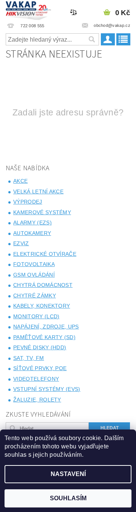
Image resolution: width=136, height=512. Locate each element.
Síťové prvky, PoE (39, 368)
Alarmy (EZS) (32, 222)
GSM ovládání (34, 275)
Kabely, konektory (41, 306)
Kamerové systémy (42, 212)
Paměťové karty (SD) (44, 337)
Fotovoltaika (34, 264)
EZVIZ (21, 243)
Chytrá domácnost (43, 285)
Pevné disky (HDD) (39, 347)
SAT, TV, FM (28, 358)
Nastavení (68, 474)
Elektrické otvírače (44, 254)
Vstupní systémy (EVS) (46, 389)
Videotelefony (36, 379)
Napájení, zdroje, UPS (46, 327)
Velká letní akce (38, 191)
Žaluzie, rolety (37, 400)
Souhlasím (68, 498)
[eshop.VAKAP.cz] (28, 10)
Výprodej (27, 202)
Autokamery (32, 233)
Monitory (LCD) (36, 316)
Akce (20, 181)
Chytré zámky (34, 296)
